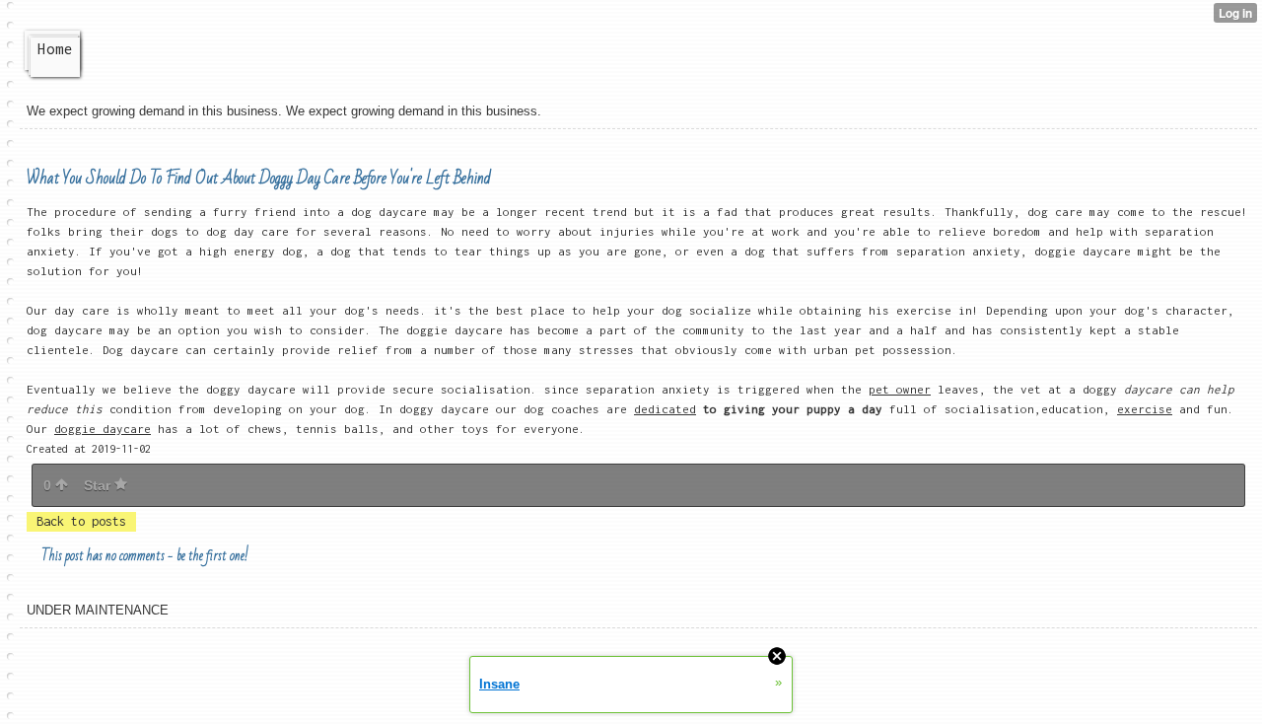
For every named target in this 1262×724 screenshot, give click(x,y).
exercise (1144, 408)
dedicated (665, 408)
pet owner (900, 389)
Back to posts (81, 521)
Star (99, 485)
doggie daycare (102, 428)
